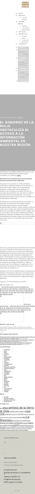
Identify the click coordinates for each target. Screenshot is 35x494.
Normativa (7, 381)
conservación (14, 414)
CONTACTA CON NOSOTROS (13, 465)
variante (3, 428)
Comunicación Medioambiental (26, 29)
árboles (26, 430)
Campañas (7, 359)
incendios (6, 374)
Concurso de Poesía (24, 18)
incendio (19, 417)
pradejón (16, 425)
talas (18, 427)
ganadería (6, 372)
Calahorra (6, 358)
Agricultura (7, 349)
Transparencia (29, 427)
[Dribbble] (2, 331)
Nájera (5, 378)
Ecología (6, 365)
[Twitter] (3, 331)
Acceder (6, 397)
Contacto (23, 44)
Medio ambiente (8, 377)
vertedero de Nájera (27, 428)
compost (6, 362)
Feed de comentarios (9, 399)
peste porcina (8, 425)
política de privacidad (10, 462)
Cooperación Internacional (25, 41)
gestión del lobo (12, 417)
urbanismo (7, 390)
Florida (6, 417)
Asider (17, 411)
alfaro (5, 407)
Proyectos (23, 34)
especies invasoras (9, 368)
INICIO (21, 13)
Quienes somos (22, 59)
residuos (6, 384)
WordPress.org (8, 401)
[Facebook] (0, 331)
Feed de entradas (8, 398)
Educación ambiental (9, 367)
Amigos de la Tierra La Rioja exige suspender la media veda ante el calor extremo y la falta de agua (17, 337)
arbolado (11, 411)
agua (5, 351)
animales (6, 354)
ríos (5, 387)
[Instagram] (1, 331)
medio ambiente (15, 423)
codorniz (8, 414)
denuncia (26, 414)
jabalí (24, 417)
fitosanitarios (7, 371)
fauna (5, 369)
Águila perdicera (11, 430)
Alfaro (5, 352)
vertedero (8, 428)
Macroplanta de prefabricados (21, 420)
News (5, 380)
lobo (5, 375)
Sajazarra (8, 427)
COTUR (20, 414)
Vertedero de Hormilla (16, 428)
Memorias (24, 26)
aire (1, 408)
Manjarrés (4, 423)
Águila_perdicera (20, 430)
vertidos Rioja (3, 430)
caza (5, 361)
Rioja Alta (6, 385)
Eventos (22, 15)
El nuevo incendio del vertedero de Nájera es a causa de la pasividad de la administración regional (16, 343)
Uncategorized (8, 388)
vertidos (6, 391)
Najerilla (25, 423)
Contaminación (8, 364)
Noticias (22, 32)
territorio (22, 427)
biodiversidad (7, 357)
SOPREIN (13, 427)
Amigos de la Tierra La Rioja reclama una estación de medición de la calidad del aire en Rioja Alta (17, 340)
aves (5, 355)
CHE (2, 414)
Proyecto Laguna (24, 37)
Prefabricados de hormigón (26, 425)
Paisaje (2, 425)
